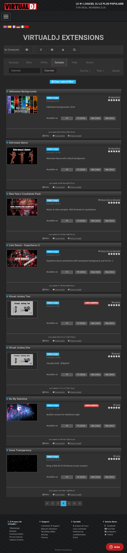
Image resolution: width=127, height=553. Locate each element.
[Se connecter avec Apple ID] (63, 50)
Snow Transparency (20, 450)
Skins (29, 62)
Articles (44, 534)
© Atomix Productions (63, 550)
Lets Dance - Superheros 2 (24, 245)
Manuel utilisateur (49, 529)
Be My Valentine (18, 399)
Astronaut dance (18, 142)
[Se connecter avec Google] (74, 50)
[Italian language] (22, 26)
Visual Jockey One (19, 347)
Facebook (110, 526)
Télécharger (14, 528)
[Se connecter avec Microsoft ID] (52, 50)
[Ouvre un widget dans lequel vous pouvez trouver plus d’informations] (115, 547)
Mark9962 (115, 97)
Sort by (84, 70)
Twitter (109, 534)
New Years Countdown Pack (25, 194)
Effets (44, 62)
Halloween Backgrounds (23, 91)
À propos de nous (80, 526)
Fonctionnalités (16, 534)
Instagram (111, 531)
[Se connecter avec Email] (27, 50)
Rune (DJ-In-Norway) (110, 200)
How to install (75, 136)
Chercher (49, 70)
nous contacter (79, 529)
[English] (5, 26)
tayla (118, 405)
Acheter (12, 531)
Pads (74, 62)
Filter (100, 70)
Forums (44, 537)
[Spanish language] (9, 26)
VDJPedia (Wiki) (48, 531)
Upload (116, 70)
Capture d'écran (16, 540)
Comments (60, 136)
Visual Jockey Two (19, 296)
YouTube (111, 529)
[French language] (14, 26)
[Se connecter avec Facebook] (41, 50)
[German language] (18, 26)
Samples (59, 62)
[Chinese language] (27, 26)
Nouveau (14, 62)
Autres (89, 62)
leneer (117, 302)
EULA (75, 537)
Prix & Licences (15, 537)
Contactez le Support (50, 526)
